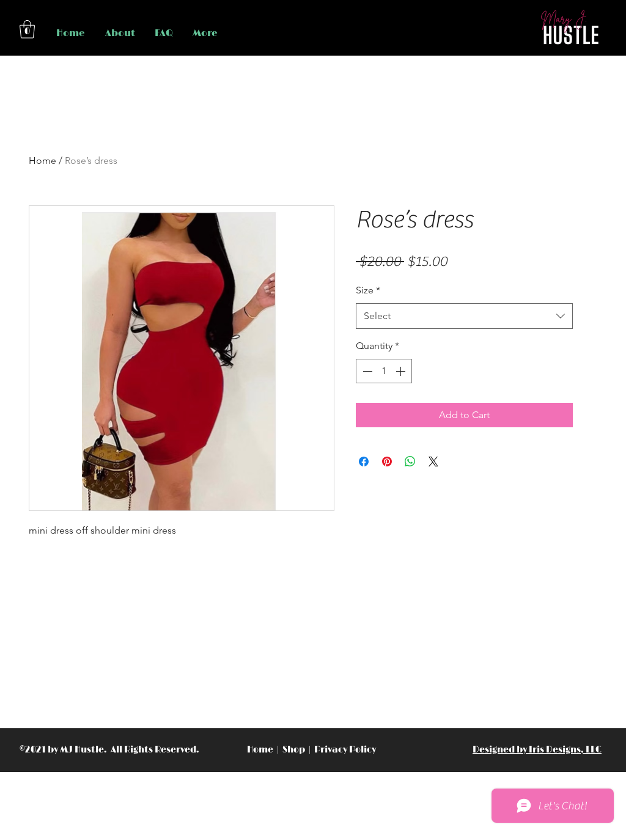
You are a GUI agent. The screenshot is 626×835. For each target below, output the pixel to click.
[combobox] (464, 316)
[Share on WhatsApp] (410, 461)
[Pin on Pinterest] (387, 461)
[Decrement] (366, 371)
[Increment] (401, 371)
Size (368, 290)
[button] (27, 29)
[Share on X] (433, 461)
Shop (294, 750)
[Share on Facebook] (363, 461)
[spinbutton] (384, 371)
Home (42, 160)
